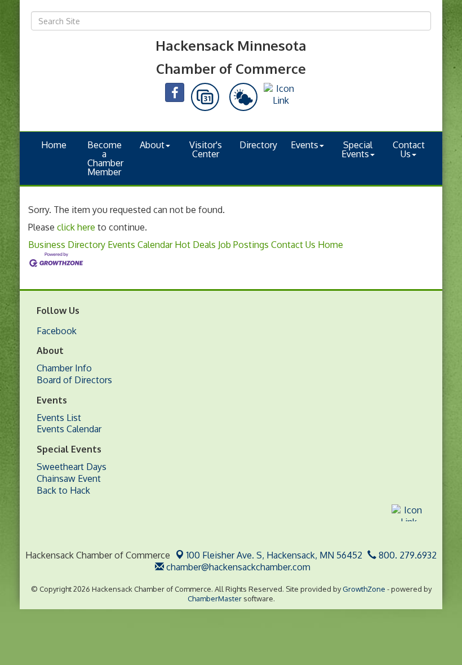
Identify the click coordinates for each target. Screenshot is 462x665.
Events (304, 144)
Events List (59, 417)
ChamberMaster (215, 598)
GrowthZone (364, 588)
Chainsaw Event (69, 478)
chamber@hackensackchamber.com (237, 567)
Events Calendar (140, 244)
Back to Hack (63, 490)
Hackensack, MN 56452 (274, 555)
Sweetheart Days (71, 466)
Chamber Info (64, 368)
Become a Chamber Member (105, 158)
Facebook (57, 330)
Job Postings (243, 244)
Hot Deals (195, 244)
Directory (258, 144)
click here (76, 227)
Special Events (357, 149)
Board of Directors (74, 379)
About (152, 144)
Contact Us (409, 149)
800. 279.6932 (406, 555)
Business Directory (66, 244)
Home (53, 144)
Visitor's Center (205, 149)
